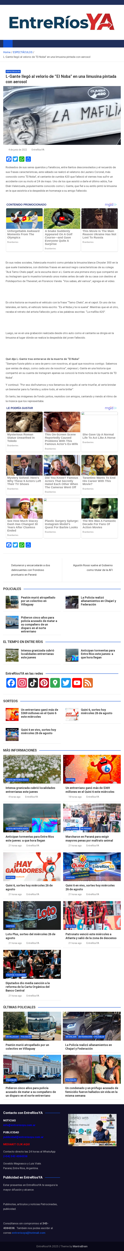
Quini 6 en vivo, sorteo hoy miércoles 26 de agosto (38, 731)
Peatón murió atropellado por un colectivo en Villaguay (38, 601)
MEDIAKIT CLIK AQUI (16, 1144)
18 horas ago (75, 797)
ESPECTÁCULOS (13, 72)
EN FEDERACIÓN (85, 1037)
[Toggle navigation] (17, 43)
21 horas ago (15, 845)
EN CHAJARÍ (71, 1037)
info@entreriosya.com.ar (19, 1125)
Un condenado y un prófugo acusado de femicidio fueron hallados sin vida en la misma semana (91, 1091)
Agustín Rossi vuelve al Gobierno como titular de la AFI (93, 568)
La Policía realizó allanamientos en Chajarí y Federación (98, 601)
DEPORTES (71, 926)
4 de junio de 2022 (18, 149)
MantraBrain (80, 1246)
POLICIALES (26, 1037)
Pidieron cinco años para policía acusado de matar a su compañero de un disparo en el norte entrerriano (39, 624)
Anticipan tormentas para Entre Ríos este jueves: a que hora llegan (98, 654)
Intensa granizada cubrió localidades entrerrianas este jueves (37, 654)
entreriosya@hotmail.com (28, 1232)
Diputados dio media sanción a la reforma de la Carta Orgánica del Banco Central (28, 986)
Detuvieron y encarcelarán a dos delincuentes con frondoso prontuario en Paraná (30, 570)
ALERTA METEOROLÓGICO (17, 780)
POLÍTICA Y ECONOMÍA (16, 975)
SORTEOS (70, 780)
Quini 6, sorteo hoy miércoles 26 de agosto (96, 711)
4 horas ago (15, 797)
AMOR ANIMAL (72, 829)
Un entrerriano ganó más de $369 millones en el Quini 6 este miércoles (39, 713)
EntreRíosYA (38, 149)
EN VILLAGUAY (12, 1037)
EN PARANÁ (86, 829)
